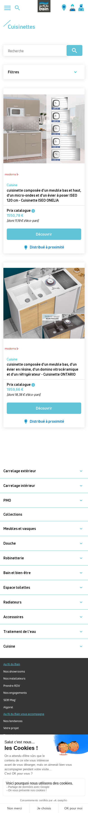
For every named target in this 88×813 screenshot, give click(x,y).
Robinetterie (13, 558)
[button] (81, 471)
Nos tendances (12, 721)
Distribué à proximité (47, 247)
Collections (12, 514)
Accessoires (13, 617)
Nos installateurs (14, 678)
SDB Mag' (9, 700)
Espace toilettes (16, 587)
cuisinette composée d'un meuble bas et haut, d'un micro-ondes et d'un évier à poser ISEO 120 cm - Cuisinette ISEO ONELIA (44, 195)
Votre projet (11, 728)
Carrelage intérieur (19, 486)
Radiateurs (12, 602)
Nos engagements (15, 692)
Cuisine (12, 185)
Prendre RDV (11, 685)
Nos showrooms (14, 671)
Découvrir (44, 234)
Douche (9, 543)
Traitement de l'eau (19, 631)
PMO (7, 500)
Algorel (8, 707)
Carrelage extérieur (19, 471)
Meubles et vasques (19, 529)
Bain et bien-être (17, 573)
